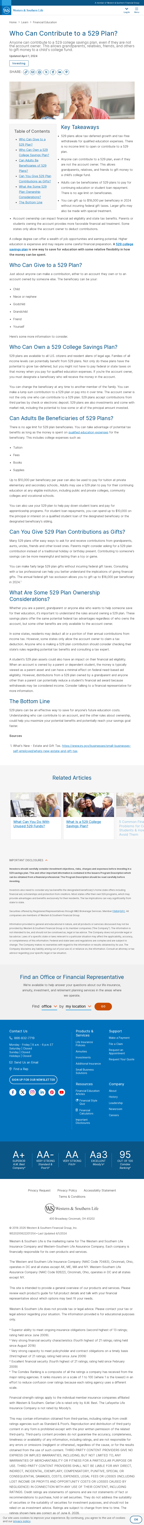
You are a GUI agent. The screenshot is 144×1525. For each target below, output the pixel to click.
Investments (83, 1057)
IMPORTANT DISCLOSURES (26, 860)
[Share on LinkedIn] (59, 72)
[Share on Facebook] (53, 72)
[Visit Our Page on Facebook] (12, 1092)
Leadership (116, 1102)
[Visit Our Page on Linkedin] (42, 1092)
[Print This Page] (39, 72)
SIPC (122, 911)
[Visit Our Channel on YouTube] (61, 1092)
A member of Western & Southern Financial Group (117, 3)
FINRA (115, 911)
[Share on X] (46, 72)
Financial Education (45, 22)
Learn (25, 22)
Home (13, 22)
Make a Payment (119, 1037)
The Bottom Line (30, 202)
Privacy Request (39, 1190)
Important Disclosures (83, 1121)
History (113, 1096)
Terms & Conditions (72, 1196)
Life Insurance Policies (84, 1043)
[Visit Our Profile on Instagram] (32, 1092)
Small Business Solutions (85, 1071)
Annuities (81, 1051)
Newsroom (115, 1109)
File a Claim (116, 1043)
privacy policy (22, 1521)
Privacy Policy (67, 1190)
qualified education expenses (88, 432)
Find (36, 1006)
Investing (19, 63)
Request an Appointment (117, 1051)
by (61, 1006)
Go (103, 1006)
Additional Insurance (88, 1063)
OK (136, 1519)
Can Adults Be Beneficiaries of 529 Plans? (32, 165)
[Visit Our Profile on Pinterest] (51, 1092)
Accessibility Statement (100, 1190)
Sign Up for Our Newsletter (33, 1079)
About (112, 1090)
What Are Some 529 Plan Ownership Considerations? (33, 192)
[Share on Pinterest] (66, 72)
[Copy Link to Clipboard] (26, 72)
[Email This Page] (32, 72)
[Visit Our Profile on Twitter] (22, 1092)
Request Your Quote (121, 1059)
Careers (114, 1115)
